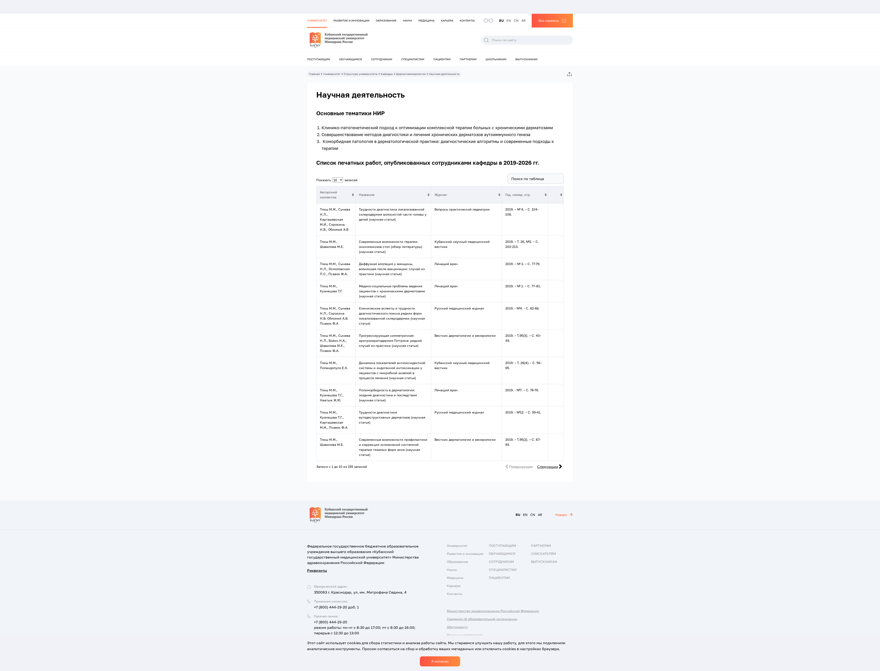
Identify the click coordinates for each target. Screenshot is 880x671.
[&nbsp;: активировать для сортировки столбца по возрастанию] (556, 194)
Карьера (447, 20)
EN (508, 20)
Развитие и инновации (351, 20)
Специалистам (412, 59)
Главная (314, 74)
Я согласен (440, 661)
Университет (317, 20)
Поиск (486, 40)
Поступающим (318, 59)
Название (366, 195)
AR (523, 20)
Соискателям (543, 554)
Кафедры (387, 74)
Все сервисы (549, 20)
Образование (386, 20)
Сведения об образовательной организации (482, 619)
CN (516, 20)
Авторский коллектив (328, 194)
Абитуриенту (457, 627)
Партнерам (468, 59)
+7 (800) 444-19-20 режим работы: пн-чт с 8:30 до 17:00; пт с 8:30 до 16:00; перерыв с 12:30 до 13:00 (364, 627)
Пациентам (442, 59)
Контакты (467, 20)
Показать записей (337, 180)
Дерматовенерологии (411, 74)
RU (501, 20)
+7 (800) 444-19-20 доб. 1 (336, 607)
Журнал (440, 195)
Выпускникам (526, 59)
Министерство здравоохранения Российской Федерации (493, 611)
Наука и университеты (465, 635)
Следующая (547, 466)
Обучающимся (350, 59)
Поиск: (499, 179)
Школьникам (496, 59)
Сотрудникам (381, 59)
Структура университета (360, 74)
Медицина (426, 20)
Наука (407, 20)
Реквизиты (317, 570)
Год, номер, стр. (518, 195)
